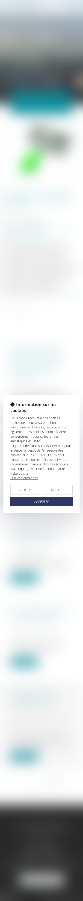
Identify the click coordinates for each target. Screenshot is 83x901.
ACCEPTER (41, 501)
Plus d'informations (24, 478)
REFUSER (57, 490)
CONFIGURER (25, 490)
